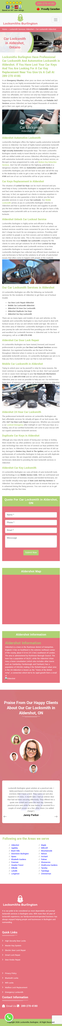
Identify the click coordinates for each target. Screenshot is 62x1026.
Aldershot (15, 845)
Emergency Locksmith (14, 992)
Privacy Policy (10, 973)
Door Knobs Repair (12, 960)
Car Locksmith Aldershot (46, 29)
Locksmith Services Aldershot (21, 29)
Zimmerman (46, 873)
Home (4, 29)
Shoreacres (45, 862)
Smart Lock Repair (12, 955)
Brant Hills (15, 851)
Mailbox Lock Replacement (16, 987)
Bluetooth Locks (11, 978)
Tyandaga (45, 871)
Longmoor (15, 873)
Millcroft (44, 848)
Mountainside (46, 851)
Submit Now (31, 552)
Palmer (44, 859)
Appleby (14, 848)
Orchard (44, 856)
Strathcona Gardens (49, 865)
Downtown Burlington (20, 853)
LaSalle (14, 871)
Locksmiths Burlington (29, 1022)
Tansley (44, 868)
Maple (43, 845)
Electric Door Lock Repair (15, 950)
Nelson (44, 853)
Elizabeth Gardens (18, 859)
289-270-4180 (46, 4)
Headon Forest (17, 865)
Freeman (14, 862)
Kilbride (14, 868)
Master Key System (13, 945)
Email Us (11, 1006)
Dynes (13, 856)
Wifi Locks (9, 983)
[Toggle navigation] (56, 20)
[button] (26, 730)
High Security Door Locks (15, 941)
